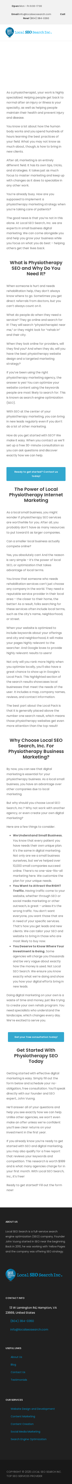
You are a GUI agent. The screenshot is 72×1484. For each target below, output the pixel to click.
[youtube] (35, 10)
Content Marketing (23, 1416)
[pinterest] (59, 6)
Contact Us (18, 1372)
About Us (16, 1357)
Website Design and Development (33, 1409)
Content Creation (22, 1424)
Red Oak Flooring (18, 1256)
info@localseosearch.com (29, 1329)
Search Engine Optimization (29, 1439)
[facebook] (48, 6)
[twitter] (64, 6)
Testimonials (19, 1380)
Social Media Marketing (25, 1431)
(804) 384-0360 (22, 1321)
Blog (13, 1364)
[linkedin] (53, 6)
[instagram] (40, 10)
